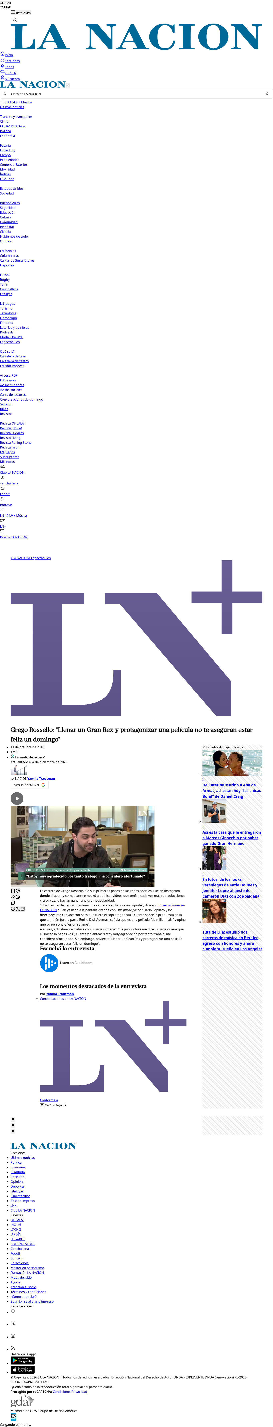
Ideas (4, 409)
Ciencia (5, 231)
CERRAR (5, 2)
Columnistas (9, 255)
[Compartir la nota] (13, 897)
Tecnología (8, 313)
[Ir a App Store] (23, 1372)
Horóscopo (8, 318)
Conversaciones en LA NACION (63, 998)
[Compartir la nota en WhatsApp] (17, 897)
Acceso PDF (8, 375)
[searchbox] (135, 93)
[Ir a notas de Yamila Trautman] (98, 770)
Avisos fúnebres (12, 385)
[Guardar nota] (13, 891)
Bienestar (7, 227)
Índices (5, 174)
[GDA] (22, 1406)
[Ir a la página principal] (136, 49)
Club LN (10, 73)
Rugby (5, 279)
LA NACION (20, 558)
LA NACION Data (12, 126)
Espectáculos (40, 558)
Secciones (12, 61)
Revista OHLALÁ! (12, 423)
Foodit (9, 67)
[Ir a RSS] (13, 1349)
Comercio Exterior (13, 164)
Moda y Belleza (11, 337)
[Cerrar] (68, 85)
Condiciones (62, 1391)
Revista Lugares (12, 433)
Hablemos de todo (14, 236)
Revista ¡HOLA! (11, 428)
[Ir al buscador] (15, 20)
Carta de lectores (13, 394)
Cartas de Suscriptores (17, 260)
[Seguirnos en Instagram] (13, 1337)
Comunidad (9, 222)
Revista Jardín (10, 447)
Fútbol (5, 275)
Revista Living (10, 438)
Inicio (9, 55)
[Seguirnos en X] (13, 1324)
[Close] (13, 1119)
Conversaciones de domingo (21, 399)
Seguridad (8, 207)
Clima (4, 121)
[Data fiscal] (13, 1420)
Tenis (4, 284)
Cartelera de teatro (14, 361)
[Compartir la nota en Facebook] (13, 909)
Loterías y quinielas (14, 327)
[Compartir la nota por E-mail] (22, 909)
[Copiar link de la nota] (13, 903)
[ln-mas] (136, 723)
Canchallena (9, 289)
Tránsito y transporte (16, 116)
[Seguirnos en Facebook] (13, 1312)
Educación (8, 212)
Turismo (6, 308)
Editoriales (8, 251)
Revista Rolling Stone (16, 442)
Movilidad (7, 169)
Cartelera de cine (13, 356)
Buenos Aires (10, 203)
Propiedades (9, 160)
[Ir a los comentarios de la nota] (17, 891)
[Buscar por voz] (267, 94)
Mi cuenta (12, 79)
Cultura (5, 217)
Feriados (6, 323)
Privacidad (79, 1391)
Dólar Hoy (7, 150)
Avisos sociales (11, 390)
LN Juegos (7, 303)
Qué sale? (7, 351)
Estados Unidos (12, 188)
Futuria (5, 145)
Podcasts (7, 332)
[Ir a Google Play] (23, 1363)
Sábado (5, 404)
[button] (136, 310)
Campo (5, 155)
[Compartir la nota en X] (17, 909)
